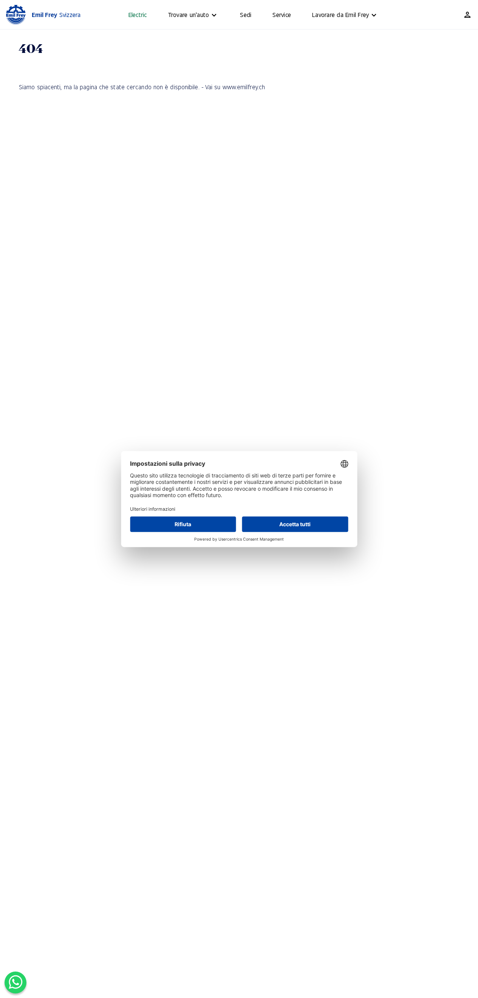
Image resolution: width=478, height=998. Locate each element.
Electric (137, 15)
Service (281, 15)
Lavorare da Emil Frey (340, 15)
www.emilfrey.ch (244, 87)
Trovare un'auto (188, 15)
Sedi (245, 15)
